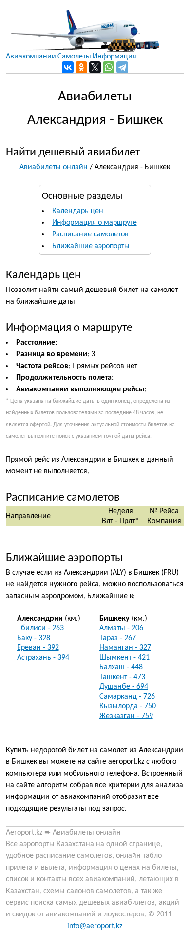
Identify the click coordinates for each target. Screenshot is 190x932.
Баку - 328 (33, 638)
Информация (114, 56)
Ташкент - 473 (122, 677)
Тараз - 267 (117, 638)
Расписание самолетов (90, 234)
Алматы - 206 (121, 628)
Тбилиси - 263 (40, 628)
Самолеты (74, 56)
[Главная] (82, 26)
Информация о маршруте (94, 223)
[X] (95, 67)
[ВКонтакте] (68, 67)
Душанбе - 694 (123, 687)
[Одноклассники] (81, 67)
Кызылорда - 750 (127, 706)
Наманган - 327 (125, 648)
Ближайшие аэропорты (91, 246)
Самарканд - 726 (127, 696)
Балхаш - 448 (121, 667)
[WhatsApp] (108, 67)
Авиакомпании (31, 56)
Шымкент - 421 (124, 657)
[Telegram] (122, 67)
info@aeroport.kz (94, 926)
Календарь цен (77, 211)
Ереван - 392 (38, 648)
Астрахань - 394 (43, 657)
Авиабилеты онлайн (53, 167)
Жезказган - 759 (126, 716)
